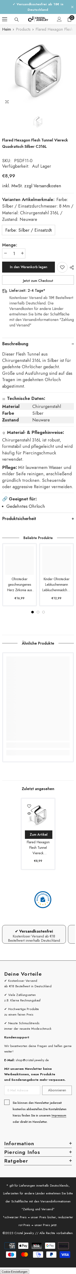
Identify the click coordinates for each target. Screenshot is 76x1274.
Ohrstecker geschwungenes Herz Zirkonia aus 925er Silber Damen (19, 585)
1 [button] (32, 612)
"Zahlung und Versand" (38, 1209)
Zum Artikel (39, 834)
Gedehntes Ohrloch (25, 506)
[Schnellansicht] (29, 813)
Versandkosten (46, 186)
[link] (38, 745)
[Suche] (16, 19)
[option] (38, 71)
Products (23, 29)
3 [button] (43, 612)
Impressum (59, 1115)
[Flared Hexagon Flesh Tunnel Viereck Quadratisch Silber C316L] (38, 815)
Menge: (9, 245)
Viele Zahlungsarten (22, 995)
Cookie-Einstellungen (14, 1271)
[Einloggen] (59, 19)
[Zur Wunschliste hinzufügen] (62, 267)
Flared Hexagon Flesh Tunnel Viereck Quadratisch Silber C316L (38, 848)
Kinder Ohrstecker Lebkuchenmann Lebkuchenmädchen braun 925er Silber (56, 585)
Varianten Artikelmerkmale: (37, 209)
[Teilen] (71, 267)
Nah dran (72, 7)
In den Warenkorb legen (28, 267)
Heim (6, 29)
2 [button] (38, 612)
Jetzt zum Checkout (38, 280)
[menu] (4, 19)
